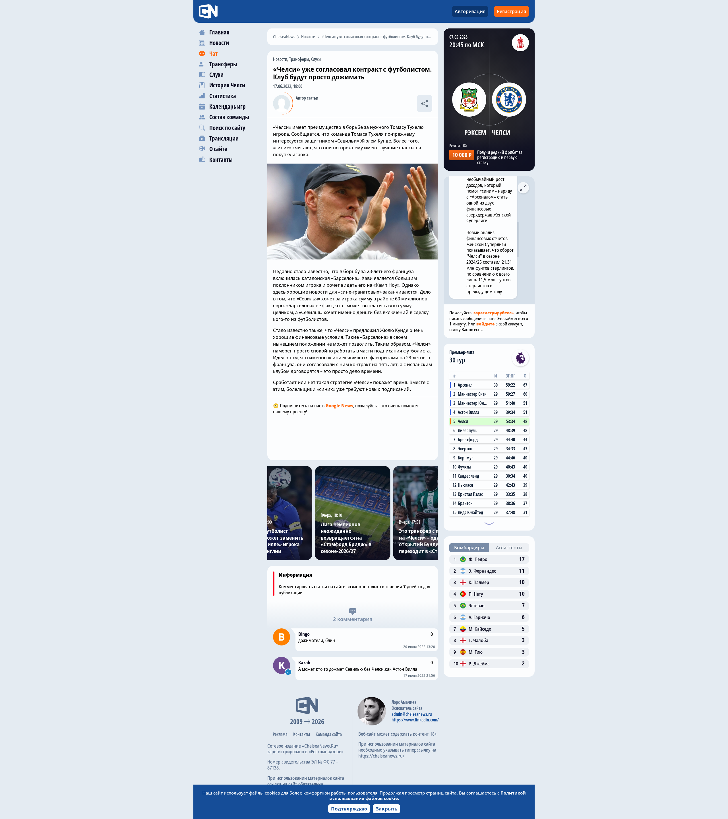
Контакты (301, 734)
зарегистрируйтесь (493, 312)
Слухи (316, 59)
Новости (280, 59)
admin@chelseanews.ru (412, 714)
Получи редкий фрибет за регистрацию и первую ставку (499, 157)
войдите (485, 324)
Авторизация (470, 11)
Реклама (280, 734)
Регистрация (511, 11)
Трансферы (299, 59)
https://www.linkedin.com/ (415, 720)
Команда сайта (329, 734)
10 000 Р (461, 155)
